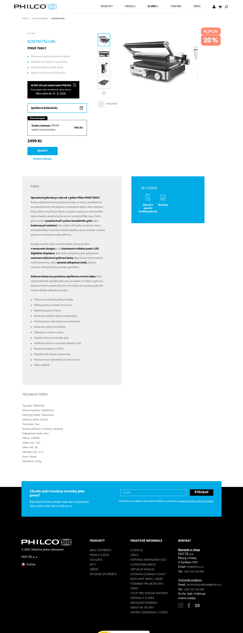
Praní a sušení (99, 556)
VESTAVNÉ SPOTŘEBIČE (103, 575)
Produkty (101, 6)
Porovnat (112, 104)
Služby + (150, 6)
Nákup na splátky (142, 608)
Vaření (94, 570)
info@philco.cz (194, 567)
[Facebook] (188, 607)
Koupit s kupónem (41, 126)
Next (104, 93)
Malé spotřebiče (41, 19)
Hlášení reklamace (143, 565)
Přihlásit (201, 493)
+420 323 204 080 (194, 572)
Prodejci (126, 6)
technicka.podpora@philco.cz (204, 585)
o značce (136, 551)
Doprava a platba (142, 599)
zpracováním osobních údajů (196, 502)
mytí (93, 565)
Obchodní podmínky (144, 603)
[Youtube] (197, 607)
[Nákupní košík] (220, 6)
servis (134, 556)
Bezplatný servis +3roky (146, 580)
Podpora (174, 6)
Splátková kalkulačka (44, 108)
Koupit (43, 151)
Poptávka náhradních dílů (148, 560)
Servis (197, 6)
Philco (25, 19)
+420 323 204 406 (194, 590)
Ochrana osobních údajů (147, 575)
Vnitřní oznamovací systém (148, 613)
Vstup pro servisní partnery (149, 594)
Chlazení (96, 560)
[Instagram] (180, 607)
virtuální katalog (142, 570)
